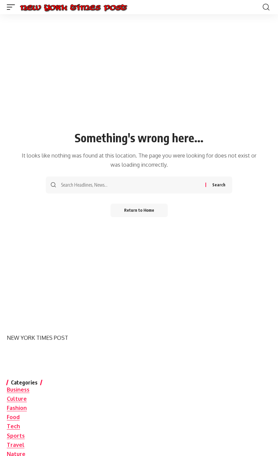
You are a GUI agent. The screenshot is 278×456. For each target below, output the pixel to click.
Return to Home (139, 210)
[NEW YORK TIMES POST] (73, 7)
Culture (17, 398)
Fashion (17, 408)
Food (13, 417)
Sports (16, 435)
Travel (15, 444)
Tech (13, 426)
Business (18, 389)
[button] (12, 7)
